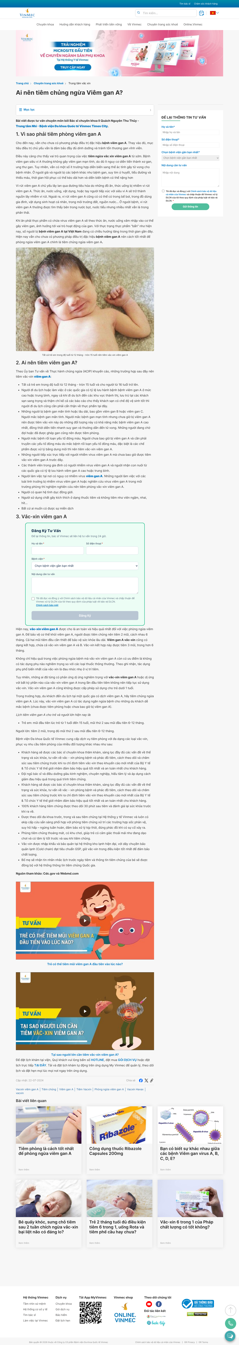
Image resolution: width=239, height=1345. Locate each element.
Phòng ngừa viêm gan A (109, 1089)
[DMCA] (197, 1314)
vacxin (20, 1093)
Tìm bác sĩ (184, 3)
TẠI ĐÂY (40, 1065)
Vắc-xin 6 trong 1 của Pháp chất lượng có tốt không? (186, 1224)
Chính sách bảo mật (47, 605)
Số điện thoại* (170, 139)
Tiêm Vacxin (83, 1089)
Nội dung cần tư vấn (43, 574)
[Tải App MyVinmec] (90, 1312)
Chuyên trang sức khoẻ (162, 24)
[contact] (230, 1323)
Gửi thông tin (190, 206)
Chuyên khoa (45, 24)
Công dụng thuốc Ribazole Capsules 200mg (115, 1151)
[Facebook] (141, 1080)
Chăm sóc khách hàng (206, 3)
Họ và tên (38, 543)
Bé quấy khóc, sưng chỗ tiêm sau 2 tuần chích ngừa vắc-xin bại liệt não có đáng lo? (48, 1227)
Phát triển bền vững (109, 24)
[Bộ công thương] (197, 1303)
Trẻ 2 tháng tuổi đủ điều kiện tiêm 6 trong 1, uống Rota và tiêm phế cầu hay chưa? (117, 1227)
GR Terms (203, 1342)
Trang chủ (22, 83)
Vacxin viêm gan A (27, 1089)
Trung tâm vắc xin (80, 83)
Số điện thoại (94, 543)
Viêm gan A (66, 1089)
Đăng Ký (85, 615)
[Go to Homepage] (27, 13)
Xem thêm (23, 1169)
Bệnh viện (38, 558)
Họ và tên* (168, 126)
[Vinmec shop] (125, 1312)
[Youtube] (149, 1304)
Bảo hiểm (61, 1315)
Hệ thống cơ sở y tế (35, 1309)
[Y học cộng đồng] (156, 1316)
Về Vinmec (135, 24)
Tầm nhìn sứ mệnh (34, 1303)
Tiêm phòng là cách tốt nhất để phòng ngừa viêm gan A (46, 1151)
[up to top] (230, 1310)
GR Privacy (189, 1342)
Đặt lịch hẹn (63, 1320)
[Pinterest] (151, 1080)
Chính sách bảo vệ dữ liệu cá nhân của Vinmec (157, 1342)
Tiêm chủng (49, 1089)
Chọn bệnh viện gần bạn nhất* (181, 152)
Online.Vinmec (193, 24)
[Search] (138, 13)
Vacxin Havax (135, 1089)
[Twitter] (146, 1080)
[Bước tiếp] (156, 1323)
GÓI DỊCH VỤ (127, 1060)
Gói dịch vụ (62, 1309)
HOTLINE (97, 1060)
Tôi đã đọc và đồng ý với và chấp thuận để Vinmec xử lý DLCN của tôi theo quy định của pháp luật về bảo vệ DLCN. (192, 196)
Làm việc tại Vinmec (35, 1320)
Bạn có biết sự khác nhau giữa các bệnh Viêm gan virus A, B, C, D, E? (190, 1153)
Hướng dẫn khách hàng (75, 24)
